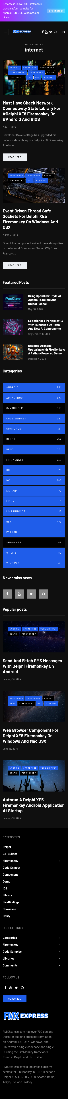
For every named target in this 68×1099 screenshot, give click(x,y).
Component (36, 72)
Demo (34, 449)
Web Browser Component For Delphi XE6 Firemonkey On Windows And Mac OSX (30, 735)
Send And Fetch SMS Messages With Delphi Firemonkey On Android (32, 666)
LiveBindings (34, 511)
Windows (49, 77)
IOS (30, 77)
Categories (10, 938)
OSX (37, 77)
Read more (14, 157)
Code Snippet (18, 72)
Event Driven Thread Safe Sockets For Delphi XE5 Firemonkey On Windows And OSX (30, 219)
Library (34, 490)
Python (34, 532)
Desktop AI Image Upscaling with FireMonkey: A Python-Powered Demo (46, 349)
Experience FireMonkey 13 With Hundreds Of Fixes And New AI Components (45, 324)
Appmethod (30, 67)
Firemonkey (17, 77)
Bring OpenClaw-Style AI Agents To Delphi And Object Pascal (44, 299)
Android (14, 67)
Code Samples (12, 951)
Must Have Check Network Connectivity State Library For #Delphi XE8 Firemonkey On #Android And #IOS (31, 111)
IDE (34, 470)
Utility (34, 552)
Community (10, 965)
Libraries (8, 958)
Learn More (56, 11)
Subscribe (14, 998)
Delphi (51, 72)
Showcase (34, 542)
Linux (34, 501)
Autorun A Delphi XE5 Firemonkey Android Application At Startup (34, 805)
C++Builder (47, 67)
